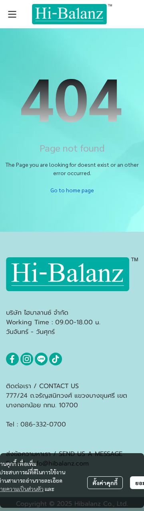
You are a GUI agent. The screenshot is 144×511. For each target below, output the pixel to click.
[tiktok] (55, 359)
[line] (41, 359)
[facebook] (12, 359)
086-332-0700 (43, 424)
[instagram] (26, 359)
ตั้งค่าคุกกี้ (105, 482)
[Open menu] (12, 14)
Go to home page (72, 189)
